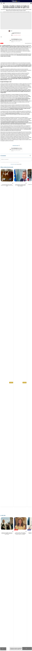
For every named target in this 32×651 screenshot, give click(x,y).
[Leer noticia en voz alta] (11, 35)
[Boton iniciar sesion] (31, 3)
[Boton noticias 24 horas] (4, 3)
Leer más (11, 382)
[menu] (1, 1)
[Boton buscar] (1, 3)
